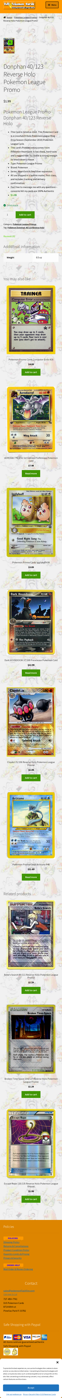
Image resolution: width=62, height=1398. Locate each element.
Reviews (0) (9, 236)
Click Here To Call (10, 1294)
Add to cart (25, 214)
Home (9, 17)
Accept (31, 1387)
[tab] (31, 236)
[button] (57, 1362)
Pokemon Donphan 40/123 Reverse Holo (26, 227)
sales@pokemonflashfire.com (19, 1290)
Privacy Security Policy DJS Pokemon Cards (39, 1394)
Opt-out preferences (14, 1394)
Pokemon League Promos (25, 17)
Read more (31, 473)
